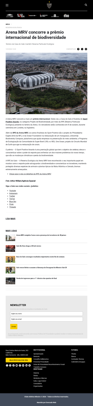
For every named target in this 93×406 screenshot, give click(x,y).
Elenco (73, 356)
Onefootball (29, 365)
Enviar (14, 326)
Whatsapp (86, 49)
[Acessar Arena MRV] (10, 15)
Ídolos (35, 375)
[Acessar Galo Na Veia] (21, 15)
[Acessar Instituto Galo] (44, 15)
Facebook (78, 49)
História (36, 373)
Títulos (73, 354)
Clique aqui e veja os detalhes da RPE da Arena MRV (30, 174)
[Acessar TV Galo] (32, 15)
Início (8, 24)
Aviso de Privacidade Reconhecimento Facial (49, 364)
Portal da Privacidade (41, 362)
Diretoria (36, 356)
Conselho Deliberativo (41, 359)
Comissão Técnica (77, 359)
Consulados (37, 383)
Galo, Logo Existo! (39, 381)
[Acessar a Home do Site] (49, 5)
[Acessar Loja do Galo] (55, 15)
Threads (12, 207)
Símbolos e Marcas (40, 378)
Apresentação (38, 354)
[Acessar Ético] (66, 15)
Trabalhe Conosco (39, 367)
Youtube (12, 191)
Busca (86, 5)
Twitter (82, 49)
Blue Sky (12, 201)
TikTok (12, 199)
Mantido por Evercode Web (46, 402)
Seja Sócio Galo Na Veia (18, 360)
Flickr (11, 204)
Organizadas (38, 386)
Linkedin (26, 365)
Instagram (13, 193)
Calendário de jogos (78, 362)
